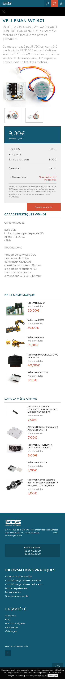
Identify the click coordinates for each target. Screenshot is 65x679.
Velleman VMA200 (38, 372)
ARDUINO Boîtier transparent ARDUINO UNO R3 (43, 428)
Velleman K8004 (36, 303)
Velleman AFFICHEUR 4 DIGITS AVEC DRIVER (40, 446)
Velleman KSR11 (36, 337)
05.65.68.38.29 (32, 550)
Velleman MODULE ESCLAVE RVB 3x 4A (43, 356)
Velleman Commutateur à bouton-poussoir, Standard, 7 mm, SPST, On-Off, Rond (43, 482)
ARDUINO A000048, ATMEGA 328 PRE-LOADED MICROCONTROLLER (42, 409)
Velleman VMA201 (37, 462)
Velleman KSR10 (36, 320)
